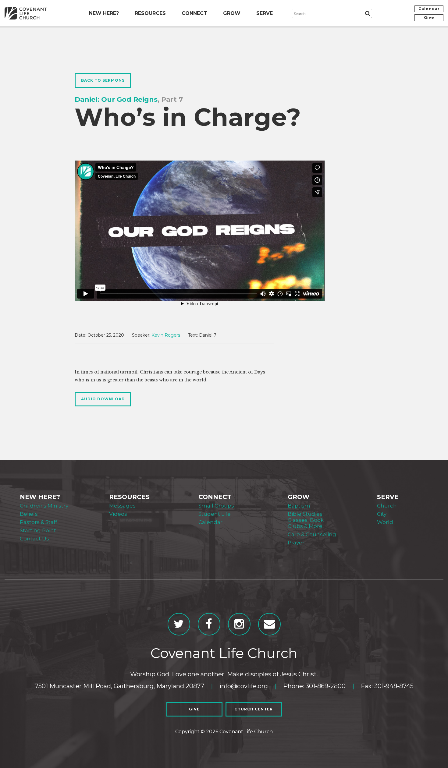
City (381, 514)
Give (429, 17)
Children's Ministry (44, 506)
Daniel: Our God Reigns (116, 99)
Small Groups (216, 506)
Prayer (296, 543)
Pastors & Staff (38, 522)
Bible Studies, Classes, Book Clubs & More (306, 520)
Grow (231, 13)
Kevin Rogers (165, 335)
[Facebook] (209, 624)
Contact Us (34, 539)
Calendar (429, 8)
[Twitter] (179, 624)
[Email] (269, 624)
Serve (264, 13)
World (385, 522)
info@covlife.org (243, 686)
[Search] (367, 13)
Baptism (299, 506)
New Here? (104, 13)
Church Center (253, 709)
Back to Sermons (103, 80)
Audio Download (103, 399)
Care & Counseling (312, 534)
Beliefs (29, 514)
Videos (118, 514)
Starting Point (38, 530)
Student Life (214, 514)
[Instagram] (239, 624)
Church (387, 506)
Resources (150, 13)
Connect (194, 13)
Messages (122, 506)
